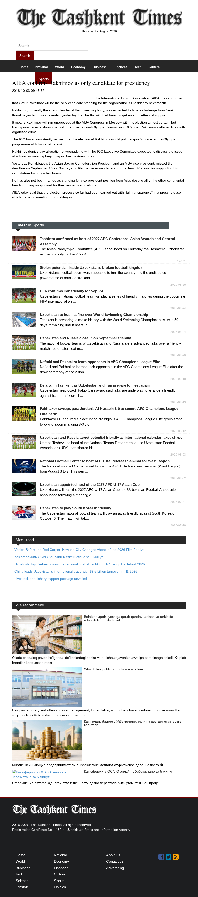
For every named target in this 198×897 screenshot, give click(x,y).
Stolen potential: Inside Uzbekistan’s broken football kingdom (91, 267)
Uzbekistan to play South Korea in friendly (75, 508)
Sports (44, 79)
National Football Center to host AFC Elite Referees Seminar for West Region (105, 461)
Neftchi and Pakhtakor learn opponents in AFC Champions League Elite (100, 362)
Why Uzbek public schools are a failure (113, 669)
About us (113, 855)
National (41, 67)
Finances (120, 67)
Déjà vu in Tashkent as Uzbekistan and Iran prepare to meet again (95, 385)
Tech (137, 67)
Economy (78, 67)
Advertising (115, 868)
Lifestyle (62, 79)
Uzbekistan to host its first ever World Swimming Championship (94, 315)
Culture (154, 67)
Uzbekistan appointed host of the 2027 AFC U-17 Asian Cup (90, 484)
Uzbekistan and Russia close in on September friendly (85, 338)
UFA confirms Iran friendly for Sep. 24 (71, 291)
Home (24, 67)
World (59, 67)
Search (24, 56)
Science (25, 79)
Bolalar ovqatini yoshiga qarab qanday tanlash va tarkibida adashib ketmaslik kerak (128, 618)
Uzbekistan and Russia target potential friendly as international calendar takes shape (111, 437)
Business (99, 67)
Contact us (114, 861)
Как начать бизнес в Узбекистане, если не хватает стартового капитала (132, 723)
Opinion (82, 79)
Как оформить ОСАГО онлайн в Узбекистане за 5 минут (128, 771)
